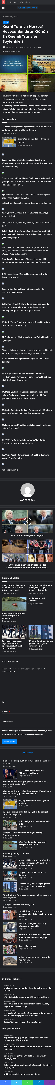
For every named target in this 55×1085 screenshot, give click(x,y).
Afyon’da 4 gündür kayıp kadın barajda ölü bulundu (13, 615)
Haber (15, 17)
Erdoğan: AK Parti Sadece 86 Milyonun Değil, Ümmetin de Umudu (40, 587)
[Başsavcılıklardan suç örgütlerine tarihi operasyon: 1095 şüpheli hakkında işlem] (14, 632)
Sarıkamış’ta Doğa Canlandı (37, 599)
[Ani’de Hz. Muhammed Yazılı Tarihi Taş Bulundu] (10, 960)
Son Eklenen (27, 752)
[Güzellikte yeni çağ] (10, 949)
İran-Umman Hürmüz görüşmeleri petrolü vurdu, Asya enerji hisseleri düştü (25, 783)
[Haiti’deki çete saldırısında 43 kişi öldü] (10, 825)
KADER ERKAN (11, 47)
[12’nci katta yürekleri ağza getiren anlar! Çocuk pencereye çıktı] (41, 632)
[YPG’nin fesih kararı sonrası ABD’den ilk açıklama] (10, 774)
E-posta (6, 712)
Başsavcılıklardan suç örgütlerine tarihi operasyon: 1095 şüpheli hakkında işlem (13, 645)
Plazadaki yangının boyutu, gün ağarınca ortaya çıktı (33, 924)
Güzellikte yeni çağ (27, 946)
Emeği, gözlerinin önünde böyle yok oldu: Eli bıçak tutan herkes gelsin (13, 587)
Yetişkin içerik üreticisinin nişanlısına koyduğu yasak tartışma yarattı (35, 914)
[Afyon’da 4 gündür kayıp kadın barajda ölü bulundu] (14, 604)
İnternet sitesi (7, 721)
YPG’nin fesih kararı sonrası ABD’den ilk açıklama (31, 771)
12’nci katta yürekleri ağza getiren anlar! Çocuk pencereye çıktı (41, 643)
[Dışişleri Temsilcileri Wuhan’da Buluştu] (10, 876)
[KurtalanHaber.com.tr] (27, 7)
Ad (4, 702)
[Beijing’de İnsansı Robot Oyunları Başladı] (9, 142)
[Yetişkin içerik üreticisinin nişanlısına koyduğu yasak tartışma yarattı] (10, 915)
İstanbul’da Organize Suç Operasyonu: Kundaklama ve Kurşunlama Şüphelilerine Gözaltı (27, 792)
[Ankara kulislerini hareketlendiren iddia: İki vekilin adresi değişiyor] (10, 938)
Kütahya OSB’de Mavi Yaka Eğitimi (18, 904)
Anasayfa (8, 17)
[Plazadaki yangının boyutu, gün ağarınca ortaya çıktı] (10, 927)
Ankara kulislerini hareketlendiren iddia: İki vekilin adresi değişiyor (34, 936)
